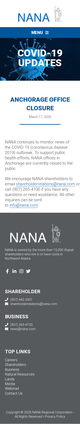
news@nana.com (22, 329)
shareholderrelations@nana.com (45, 184)
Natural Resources (19, 374)
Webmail (12, 388)
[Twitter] (28, 271)
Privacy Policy (55, 416)
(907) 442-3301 (21, 300)
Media (10, 384)
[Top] (64, 419)
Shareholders (15, 364)
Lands (10, 379)
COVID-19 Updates (40, 58)
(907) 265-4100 (21, 325)
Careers (11, 360)
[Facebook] (7, 271)
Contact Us (14, 393)
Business (12, 369)
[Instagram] (21, 271)
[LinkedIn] (14, 271)
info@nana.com (23, 205)
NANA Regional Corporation (62, 8)
